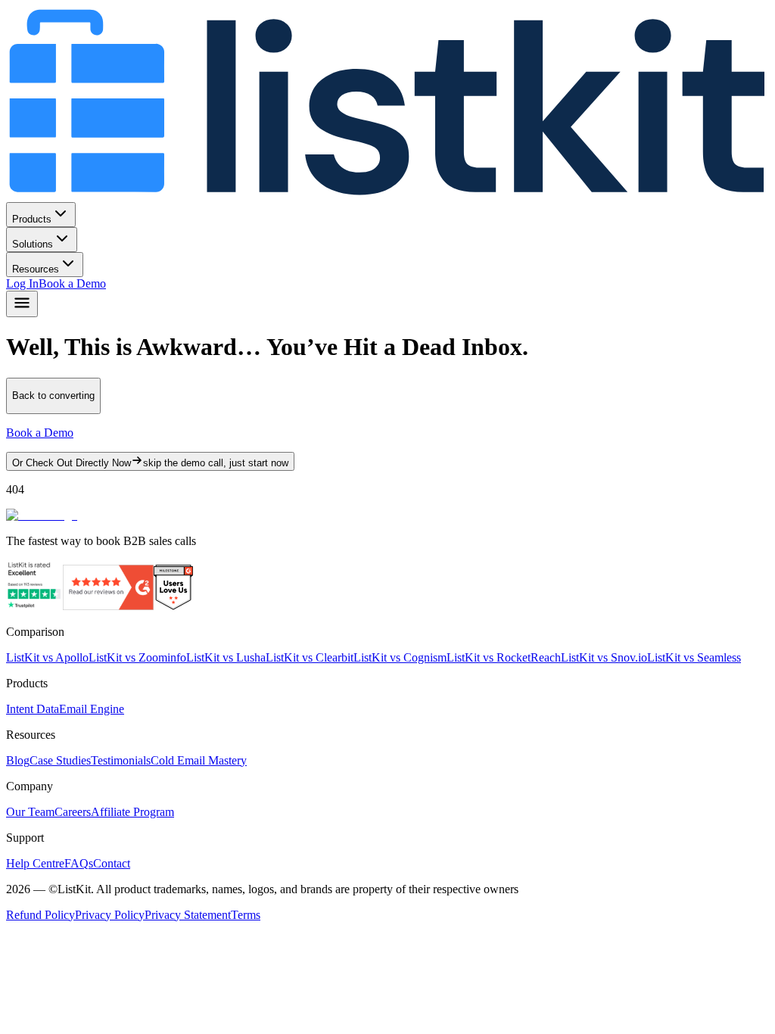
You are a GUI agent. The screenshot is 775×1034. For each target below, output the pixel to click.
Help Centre (35, 863)
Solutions (32, 244)
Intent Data (32, 708)
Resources (35, 269)
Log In (22, 283)
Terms (245, 914)
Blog (18, 760)
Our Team (30, 811)
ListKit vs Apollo (47, 657)
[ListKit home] (387, 194)
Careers (72, 811)
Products (31, 219)
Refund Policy (40, 914)
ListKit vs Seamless (694, 657)
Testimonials (121, 760)
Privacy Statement (188, 914)
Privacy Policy (110, 914)
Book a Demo (72, 283)
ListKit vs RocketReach (504, 657)
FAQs (78, 863)
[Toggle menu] (22, 304)
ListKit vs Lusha (226, 657)
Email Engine (91, 708)
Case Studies (60, 760)
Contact (111, 863)
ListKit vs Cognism (400, 657)
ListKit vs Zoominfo (137, 657)
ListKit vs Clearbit (309, 657)
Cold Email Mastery (199, 760)
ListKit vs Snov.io (604, 657)
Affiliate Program (132, 811)
